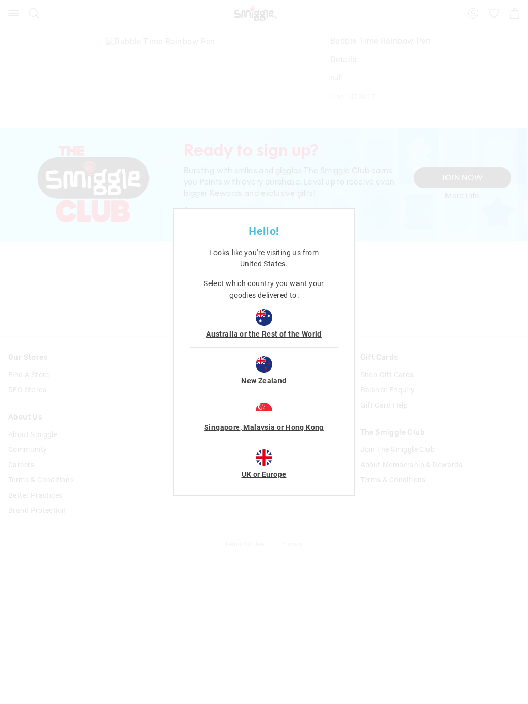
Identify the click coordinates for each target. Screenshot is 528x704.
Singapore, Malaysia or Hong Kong (264, 427)
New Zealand (263, 381)
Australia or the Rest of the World (264, 334)
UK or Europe (264, 474)
